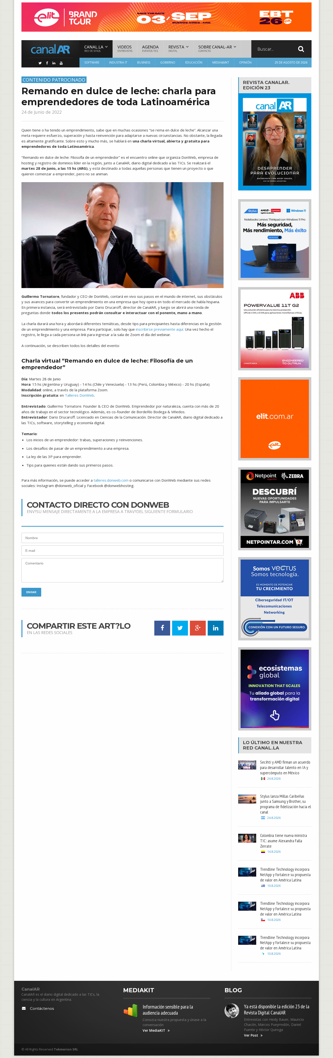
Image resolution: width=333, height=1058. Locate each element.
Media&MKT (220, 62)
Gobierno (167, 62)
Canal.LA (267, 748)
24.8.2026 (274, 779)
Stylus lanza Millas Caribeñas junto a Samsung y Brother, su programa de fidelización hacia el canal (285, 804)
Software (91, 62)
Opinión (245, 62)
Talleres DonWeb (79, 395)
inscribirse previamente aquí (159, 329)
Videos (125, 48)
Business (143, 62)
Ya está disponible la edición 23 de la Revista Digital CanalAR (276, 1009)
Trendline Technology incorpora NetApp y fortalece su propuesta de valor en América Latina (285, 874)
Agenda (150, 48)
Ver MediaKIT (154, 1030)
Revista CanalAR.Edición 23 (266, 85)
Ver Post (251, 1035)
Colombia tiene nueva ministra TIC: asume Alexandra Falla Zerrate (283, 840)
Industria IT (118, 62)
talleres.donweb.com (111, 480)
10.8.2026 (274, 886)
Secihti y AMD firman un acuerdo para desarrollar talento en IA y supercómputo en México (285, 767)
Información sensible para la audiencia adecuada (168, 1009)
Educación (193, 62)
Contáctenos (42, 1008)
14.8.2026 (274, 852)
